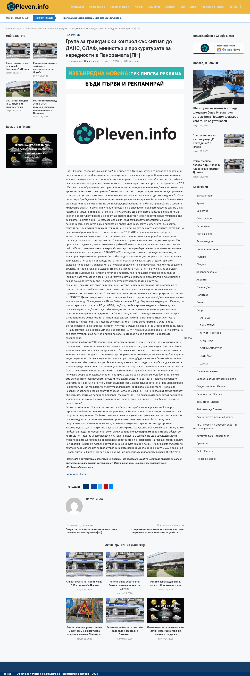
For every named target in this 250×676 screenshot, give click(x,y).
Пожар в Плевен (206, 458)
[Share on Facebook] (94, 486)
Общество (154, 6)
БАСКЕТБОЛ (207, 325)
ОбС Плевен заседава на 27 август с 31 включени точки (17, 103)
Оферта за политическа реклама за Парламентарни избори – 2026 (57, 673)
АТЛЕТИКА (206, 340)
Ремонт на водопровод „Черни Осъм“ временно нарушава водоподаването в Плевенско (84, 631)
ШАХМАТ (205, 363)
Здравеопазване (120, 6)
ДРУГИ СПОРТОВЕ (211, 333)
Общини (201, 264)
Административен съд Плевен (215, 417)
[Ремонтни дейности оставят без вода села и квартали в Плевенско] (125, 610)
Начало (10, 28)
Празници (202, 443)
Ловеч (200, 302)
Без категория (204, 195)
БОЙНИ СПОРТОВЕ (211, 348)
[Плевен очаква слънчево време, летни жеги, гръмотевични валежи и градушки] (165, 610)
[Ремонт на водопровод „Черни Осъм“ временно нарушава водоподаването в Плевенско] (84, 610)
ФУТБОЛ (205, 317)
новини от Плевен (77, 474)
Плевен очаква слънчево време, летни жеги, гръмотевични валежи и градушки (165, 631)
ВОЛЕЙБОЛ (206, 356)
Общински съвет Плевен (211, 386)
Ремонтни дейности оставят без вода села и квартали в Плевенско (125, 631)
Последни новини (207, 249)
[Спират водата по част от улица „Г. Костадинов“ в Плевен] (84, 564)
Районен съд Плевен (209, 409)
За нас (233, 6)
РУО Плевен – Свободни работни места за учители (215, 426)
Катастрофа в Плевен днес (212, 435)
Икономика (203, 226)
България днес (205, 241)
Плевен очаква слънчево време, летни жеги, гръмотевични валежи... (32, 149)
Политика (202, 294)
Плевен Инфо (91, 61)
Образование (97, 6)
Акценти (170, 6)
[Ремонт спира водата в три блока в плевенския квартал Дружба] (125, 564)
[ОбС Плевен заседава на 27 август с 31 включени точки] (165, 564)
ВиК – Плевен (189, 6)
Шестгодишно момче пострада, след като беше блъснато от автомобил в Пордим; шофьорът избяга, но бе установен (216, 114)
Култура (201, 256)
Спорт (200, 310)
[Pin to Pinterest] (106, 486)
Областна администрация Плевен (216, 378)
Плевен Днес (76, 6)
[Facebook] (243, 18)
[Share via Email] (111, 486)
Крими (139, 6)
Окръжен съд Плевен (209, 394)
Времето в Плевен (213, 6)
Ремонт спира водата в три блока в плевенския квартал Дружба (125, 585)
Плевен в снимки (207, 371)
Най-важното (204, 233)
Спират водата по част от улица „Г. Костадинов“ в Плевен (204, 141)
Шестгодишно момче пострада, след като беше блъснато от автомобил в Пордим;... (104, 18)
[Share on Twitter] (100, 486)
